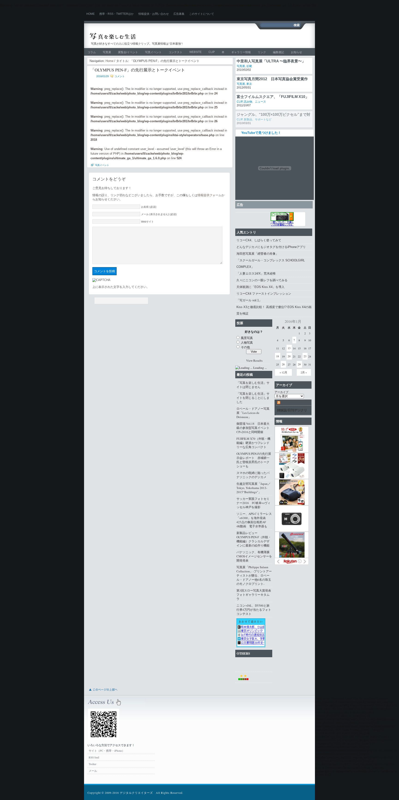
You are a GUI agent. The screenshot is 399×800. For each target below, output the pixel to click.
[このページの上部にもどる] (103, 692)
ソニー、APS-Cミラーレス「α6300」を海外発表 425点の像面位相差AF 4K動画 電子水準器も (254, 520)
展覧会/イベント (128, 52)
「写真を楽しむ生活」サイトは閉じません (252, 385)
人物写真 (247, 342)
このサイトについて (201, 13)
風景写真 (247, 338)
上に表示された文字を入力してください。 (120, 287)
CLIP (212, 52)
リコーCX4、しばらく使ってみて (258, 240)
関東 (249, 66)
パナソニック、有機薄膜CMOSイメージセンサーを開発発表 (254, 556)
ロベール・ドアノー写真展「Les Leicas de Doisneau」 (252, 412)
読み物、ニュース (255, 117)
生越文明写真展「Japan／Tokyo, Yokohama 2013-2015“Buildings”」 (253, 488)
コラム (92, 52)
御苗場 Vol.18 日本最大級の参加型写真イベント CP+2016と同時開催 (254, 427)
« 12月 (283, 372)
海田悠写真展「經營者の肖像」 (257, 253)
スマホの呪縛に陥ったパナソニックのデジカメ (252, 475)
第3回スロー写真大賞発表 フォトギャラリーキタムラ (254, 594)
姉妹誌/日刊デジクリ (292, 410)
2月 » (304, 372)
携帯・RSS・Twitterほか (116, 13)
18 (277, 356)
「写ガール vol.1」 (249, 300)
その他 (245, 347)
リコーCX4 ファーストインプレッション (263, 293)
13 (289, 348)
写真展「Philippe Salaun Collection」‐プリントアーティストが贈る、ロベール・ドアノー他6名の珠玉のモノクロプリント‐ (254, 575)
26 (283, 364)
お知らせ (296, 52)
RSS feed (94, 757)
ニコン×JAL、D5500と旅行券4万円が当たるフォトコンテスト (253, 609)
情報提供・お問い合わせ (153, 13)
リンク (262, 52)
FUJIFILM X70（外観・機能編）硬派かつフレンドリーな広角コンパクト (253, 443)
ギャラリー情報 (241, 52)
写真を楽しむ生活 (139, 36)
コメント (120, 76)
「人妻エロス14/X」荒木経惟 (256, 273)
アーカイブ (281, 392)
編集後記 (278, 52)
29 (299, 364)
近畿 (249, 81)
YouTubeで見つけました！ (261, 132)
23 (305, 356)
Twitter (92, 764)
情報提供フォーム (209, 195)
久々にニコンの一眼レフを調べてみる (261, 280)
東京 (249, 99)
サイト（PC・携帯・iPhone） (107, 750)
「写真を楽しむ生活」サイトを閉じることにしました (252, 397)
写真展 (107, 52)
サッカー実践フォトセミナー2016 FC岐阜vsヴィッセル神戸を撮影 (253, 503)
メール (93, 771)
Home (90, 13)
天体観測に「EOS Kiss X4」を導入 (260, 287)
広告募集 (178, 13)
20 (289, 356)
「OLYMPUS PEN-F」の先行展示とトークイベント (138, 70)
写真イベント (153, 52)
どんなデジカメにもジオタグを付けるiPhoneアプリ (271, 247)
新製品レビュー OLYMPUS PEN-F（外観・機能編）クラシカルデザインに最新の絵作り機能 (253, 539)
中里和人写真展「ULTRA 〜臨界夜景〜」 (271, 77)
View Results (254, 360)
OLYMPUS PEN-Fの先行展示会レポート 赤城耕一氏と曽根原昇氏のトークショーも (253, 460)
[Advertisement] (256, 39)
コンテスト (175, 52)
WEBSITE (195, 52)
